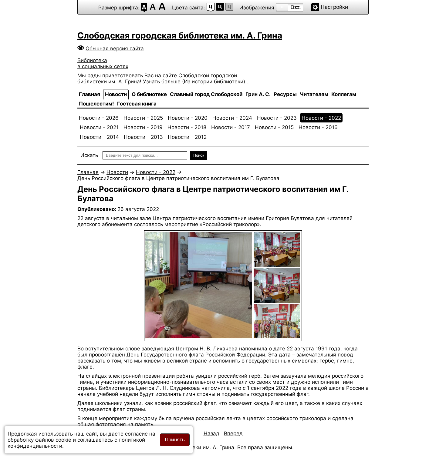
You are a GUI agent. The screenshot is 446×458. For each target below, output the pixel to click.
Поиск (198, 155)
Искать (89, 155)
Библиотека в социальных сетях (102, 63)
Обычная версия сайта (115, 48)
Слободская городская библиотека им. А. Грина (179, 35)
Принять (175, 440)
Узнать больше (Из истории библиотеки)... (196, 82)
